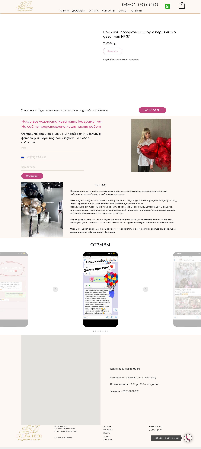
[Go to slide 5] (103, 331)
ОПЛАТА (93, 11)
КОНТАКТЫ (108, 11)
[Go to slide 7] (107, 331)
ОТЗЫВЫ (136, 11)
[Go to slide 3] (98, 331)
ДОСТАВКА (78, 11)
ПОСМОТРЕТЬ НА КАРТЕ (63, 437)
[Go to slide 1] (93, 331)
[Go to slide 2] (95, 331)
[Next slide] (145, 289)
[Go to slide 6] (105, 331)
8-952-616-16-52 (147, 4)
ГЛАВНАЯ (64, 11)
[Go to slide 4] (100, 331)
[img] (167, 6)
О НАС (122, 11)
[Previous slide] (55, 289)
